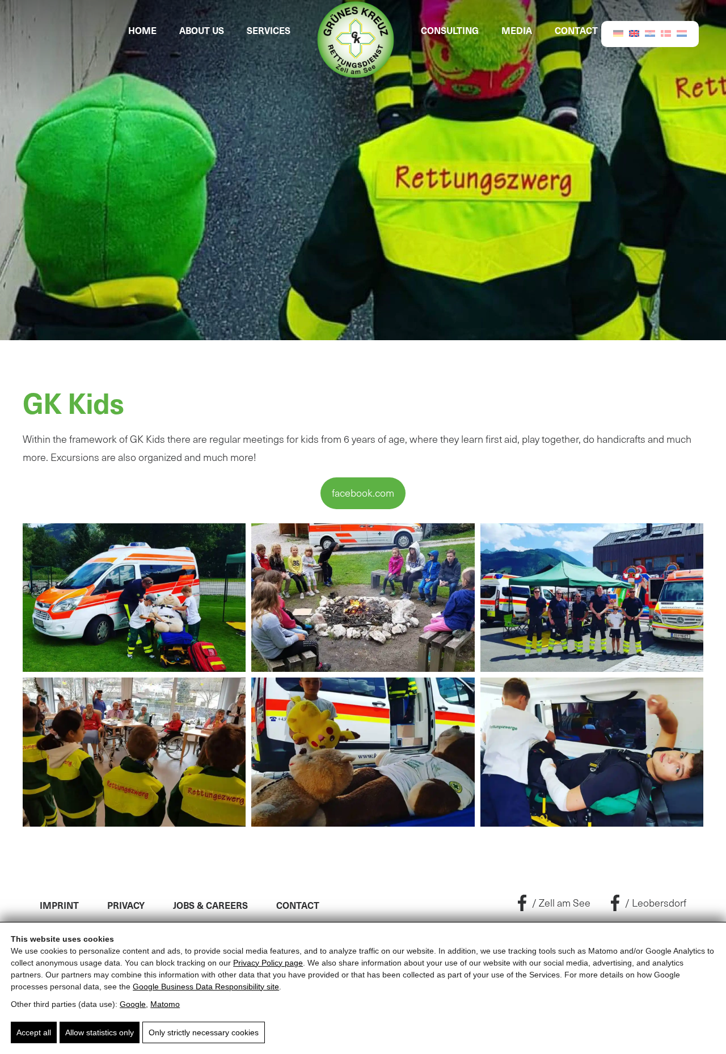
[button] (134, 597)
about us (201, 30)
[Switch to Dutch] (682, 32)
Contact (576, 30)
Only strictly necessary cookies (204, 1032)
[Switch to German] (618, 32)
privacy (126, 905)
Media (516, 30)
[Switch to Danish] (666, 33)
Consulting (450, 30)
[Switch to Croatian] (650, 32)
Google (133, 1004)
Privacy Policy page (268, 962)
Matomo (165, 1004)
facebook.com (363, 493)
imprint (59, 905)
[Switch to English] (634, 32)
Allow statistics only (99, 1032)
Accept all (33, 1032)
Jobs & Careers (210, 905)
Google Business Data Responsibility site (206, 986)
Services (268, 30)
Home (142, 30)
